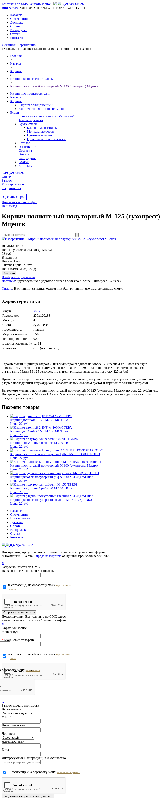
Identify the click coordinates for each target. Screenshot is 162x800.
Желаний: (9, 45)
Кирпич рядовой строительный (41, 108)
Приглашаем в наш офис (19, 202)
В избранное (11, 277)
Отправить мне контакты (19, 612)
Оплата (15, 26)
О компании (19, 18)
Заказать (9, 273)
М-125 (37, 311)
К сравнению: (26, 45)
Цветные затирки (39, 135)
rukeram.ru (10, 8)
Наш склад (9, 206)
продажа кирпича (48, 556)
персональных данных (68, 772)
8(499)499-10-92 (73, 4)
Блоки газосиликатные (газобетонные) (46, 116)
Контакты (17, 38)
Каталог (16, 15)
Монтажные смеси (40, 131)
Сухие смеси (28, 124)
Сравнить (28, 277)
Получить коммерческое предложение (28, 796)
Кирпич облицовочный (36, 105)
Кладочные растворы (42, 127)
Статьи (15, 34)
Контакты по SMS (15, 4)
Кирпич (16, 101)
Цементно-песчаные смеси (46, 139)
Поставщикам (20, 518)
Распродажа (18, 30)
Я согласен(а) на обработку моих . (39, 586)
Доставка (16, 22)
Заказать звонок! (41, 4)
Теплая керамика (31, 120)
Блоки (14, 112)
